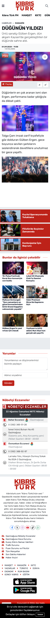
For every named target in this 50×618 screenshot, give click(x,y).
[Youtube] (27, 527)
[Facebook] (12, 527)
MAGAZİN (19, 23)
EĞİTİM (26, 574)
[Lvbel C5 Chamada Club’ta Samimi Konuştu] (37, 267)
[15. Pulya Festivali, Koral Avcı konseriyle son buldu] (13, 267)
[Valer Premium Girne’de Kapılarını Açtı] (37, 291)
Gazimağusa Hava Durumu (18, 539)
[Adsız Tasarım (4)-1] (25, 169)
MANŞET (27, 15)
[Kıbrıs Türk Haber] (25, 5)
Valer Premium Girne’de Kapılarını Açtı (35, 302)
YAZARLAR (10, 568)
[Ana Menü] (3, 5)
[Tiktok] (32, 527)
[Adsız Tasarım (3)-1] (25, 118)
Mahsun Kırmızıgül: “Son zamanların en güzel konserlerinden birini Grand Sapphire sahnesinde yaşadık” (12, 304)
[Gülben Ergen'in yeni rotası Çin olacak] (13, 320)
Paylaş (8, 84)
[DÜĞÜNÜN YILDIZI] (25, 66)
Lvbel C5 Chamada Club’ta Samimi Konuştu (35, 278)
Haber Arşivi (12, 557)
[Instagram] (22, 527)
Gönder (8, 383)
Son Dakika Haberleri (16, 554)
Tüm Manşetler (13, 551)
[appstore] (25, 582)
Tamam (40, 615)
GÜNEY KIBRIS (11, 574)
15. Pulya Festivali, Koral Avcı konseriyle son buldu (12, 278)
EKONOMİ (9, 571)
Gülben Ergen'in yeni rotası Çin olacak (12, 329)
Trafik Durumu (12, 545)
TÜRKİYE (24, 568)
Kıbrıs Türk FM (10, 15)
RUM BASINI (23, 571)
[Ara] (46, 6)
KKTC (38, 15)
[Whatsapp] (38, 527)
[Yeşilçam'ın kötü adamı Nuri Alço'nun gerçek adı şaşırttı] (37, 320)
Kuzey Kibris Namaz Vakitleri (19, 542)
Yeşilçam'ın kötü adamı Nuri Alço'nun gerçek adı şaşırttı (35, 330)
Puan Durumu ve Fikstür (17, 548)
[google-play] (25, 590)
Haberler (7, 23)
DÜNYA (36, 568)
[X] (17, 527)
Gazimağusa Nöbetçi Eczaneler (21, 536)
